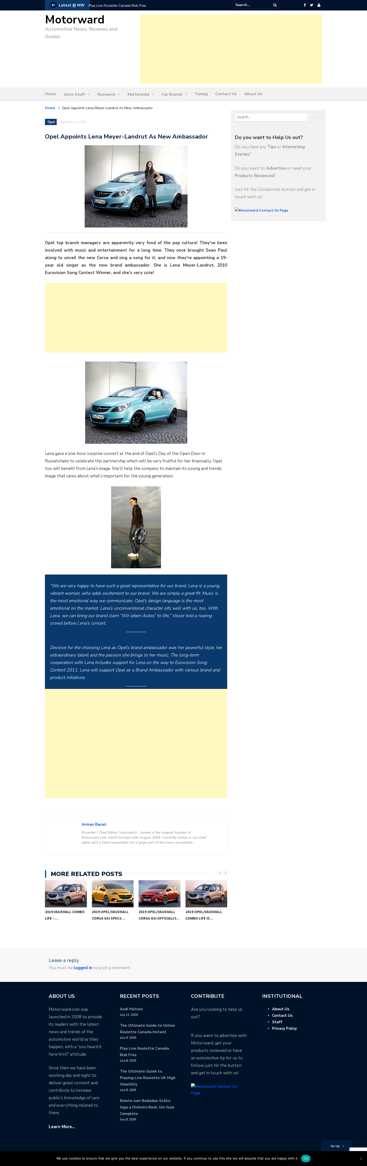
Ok (306, 1158)
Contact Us (226, 94)
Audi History (131, 1009)
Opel (51, 122)
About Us (253, 94)
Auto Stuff (74, 94)
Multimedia (138, 94)
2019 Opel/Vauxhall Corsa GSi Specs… (63, 915)
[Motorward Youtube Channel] (319, 5)
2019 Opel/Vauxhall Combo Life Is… (157, 915)
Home (50, 94)
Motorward (75, 19)
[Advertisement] (231, 49)
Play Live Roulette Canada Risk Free (117, 5)
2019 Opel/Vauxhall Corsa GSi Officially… (112, 915)
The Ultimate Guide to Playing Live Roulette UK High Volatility (148, 1078)
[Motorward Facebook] (304, 5)
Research (106, 94)
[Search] (275, 5)
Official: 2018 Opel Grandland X (202, 915)
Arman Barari (94, 824)
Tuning (201, 94)
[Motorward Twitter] (311, 5)
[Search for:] (251, 5)
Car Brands (172, 94)
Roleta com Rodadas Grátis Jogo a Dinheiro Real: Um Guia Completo (147, 1107)
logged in (83, 968)
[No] (360, 1158)
